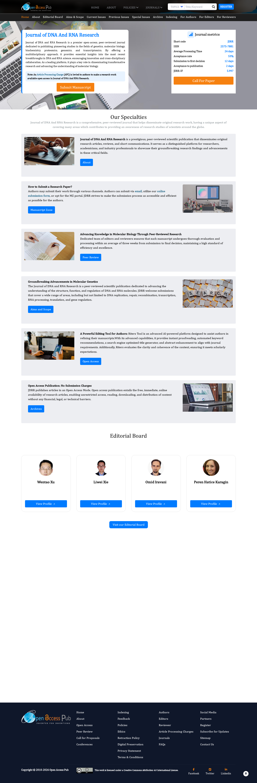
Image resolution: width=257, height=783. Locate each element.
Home (95, 7)
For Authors (188, 17)
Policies (129, 7)
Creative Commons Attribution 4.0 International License (151, 770)
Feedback (124, 718)
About (111, 7)
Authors (164, 712)
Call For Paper (203, 80)
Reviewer (165, 725)
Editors (163, 718)
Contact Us (207, 744)
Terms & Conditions (130, 757)
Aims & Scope (75, 17)
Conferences (84, 744)
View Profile (44, 503)
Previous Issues (119, 17)
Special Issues (141, 17)
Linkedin (226, 773)
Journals (153, 7)
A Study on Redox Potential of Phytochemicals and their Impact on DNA (94, 647)
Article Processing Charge (50, 74)
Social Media (208, 712)
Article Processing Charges (176, 731)
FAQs (162, 744)
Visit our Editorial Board (128, 524)
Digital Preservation (130, 744)
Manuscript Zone (41, 210)
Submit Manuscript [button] (75, 87)
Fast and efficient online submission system (105, 677)
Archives (36, 409)
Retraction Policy (129, 738)
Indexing (171, 17)
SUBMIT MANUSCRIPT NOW (166, 677)
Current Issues (96, 17)
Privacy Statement (129, 750)
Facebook (193, 773)
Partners (205, 718)
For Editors (206, 17)
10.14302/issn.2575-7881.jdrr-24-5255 (97, 592)
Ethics (121, 731)
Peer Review (91, 257)
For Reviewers (226, 17)
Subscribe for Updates (214, 731)
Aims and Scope (40, 309)
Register (226, 6)
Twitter (210, 773)
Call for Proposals (88, 738)
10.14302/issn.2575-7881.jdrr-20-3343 (207, 613)
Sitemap (205, 738)
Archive (158, 17)
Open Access (91, 361)
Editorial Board (53, 17)
